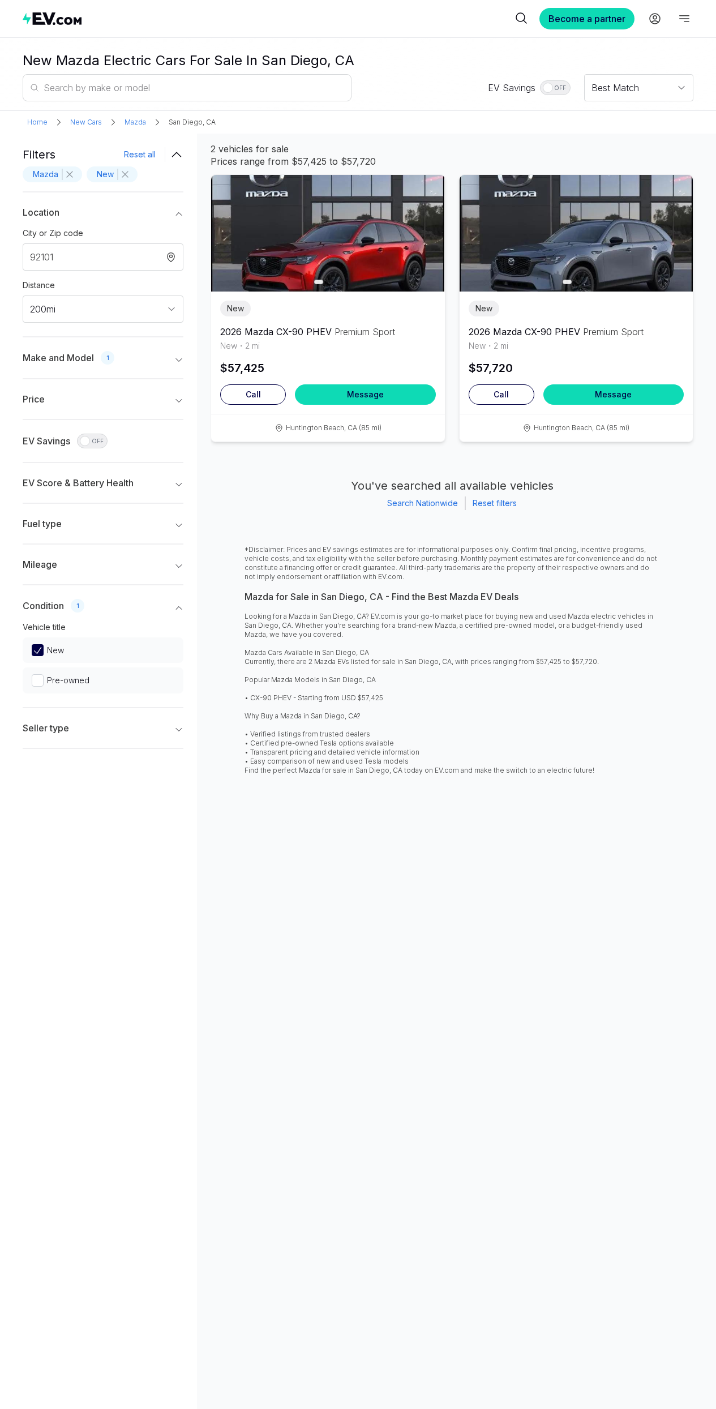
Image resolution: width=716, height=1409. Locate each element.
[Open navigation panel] (684, 18)
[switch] (555, 87)
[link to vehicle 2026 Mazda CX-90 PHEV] (327, 233)
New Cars (86, 122)
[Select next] (427, 228)
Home (37, 122)
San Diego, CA (192, 122)
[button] (103, 214)
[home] (267, 18)
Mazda (135, 122)
